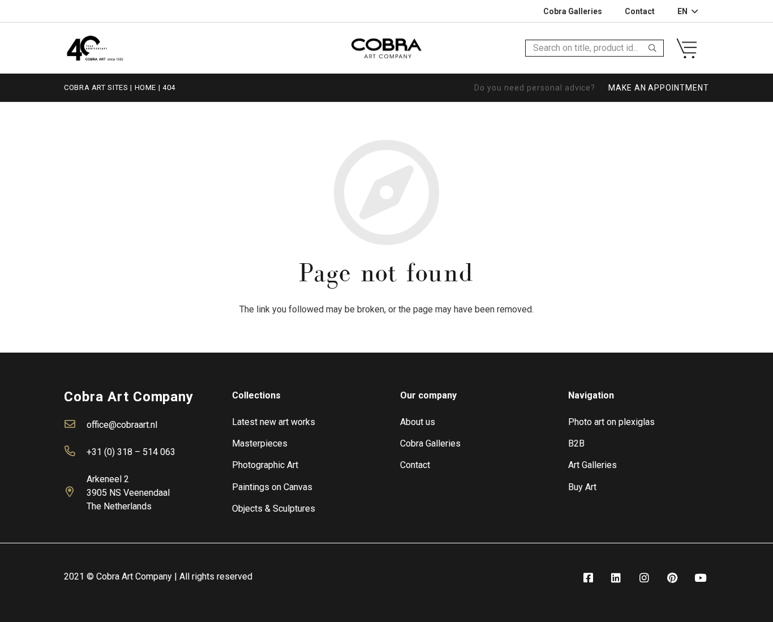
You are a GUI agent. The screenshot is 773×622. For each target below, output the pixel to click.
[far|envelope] (75, 425)
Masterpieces (259, 443)
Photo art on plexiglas (611, 422)
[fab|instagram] (643, 578)
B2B (576, 443)
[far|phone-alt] (75, 452)
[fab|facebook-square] (587, 578)
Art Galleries (592, 465)
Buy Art (582, 487)
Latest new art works (273, 422)
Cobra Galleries (430, 443)
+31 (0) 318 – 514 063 (131, 452)
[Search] (652, 48)
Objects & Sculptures (273, 508)
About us (417, 422)
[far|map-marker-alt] (75, 493)
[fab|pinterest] (672, 578)
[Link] (95, 47)
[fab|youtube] (700, 578)
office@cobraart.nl (122, 424)
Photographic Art (265, 465)
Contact (415, 465)
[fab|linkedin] (616, 578)
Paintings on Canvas (272, 487)
